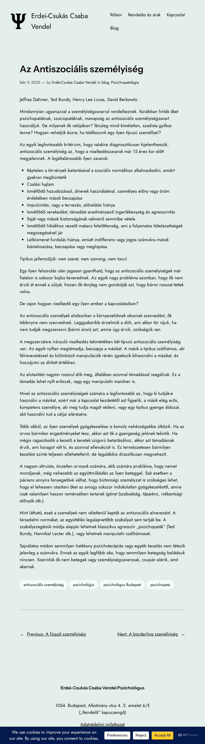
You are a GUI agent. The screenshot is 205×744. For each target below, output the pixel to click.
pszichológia (83, 584)
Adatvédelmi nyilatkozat (102, 724)
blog (105, 82)
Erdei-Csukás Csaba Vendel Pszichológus (102, 687)
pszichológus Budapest (122, 584)
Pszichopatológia (125, 82)
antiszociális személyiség (43, 584)
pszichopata (160, 584)
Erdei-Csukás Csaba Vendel (74, 82)
